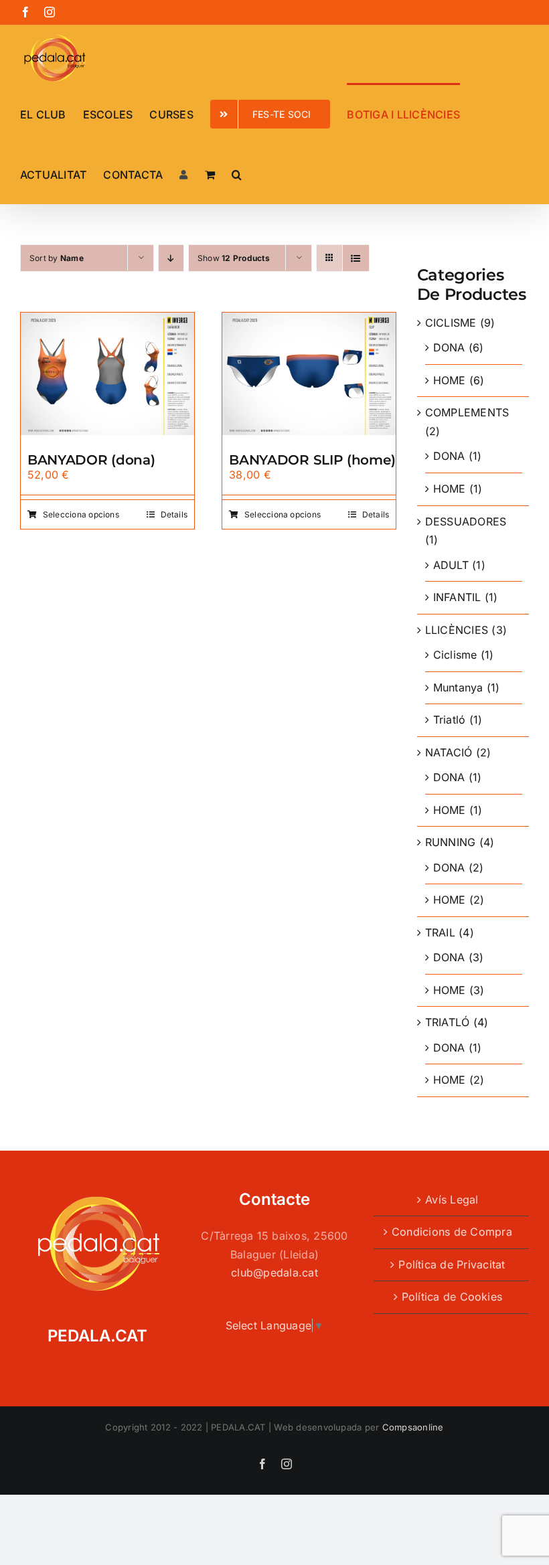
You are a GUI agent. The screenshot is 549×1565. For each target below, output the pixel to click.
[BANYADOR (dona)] (107, 321)
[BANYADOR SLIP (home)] (309, 321)
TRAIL (440, 932)
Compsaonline (413, 1427)
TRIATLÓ (447, 1022)
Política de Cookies (452, 1296)
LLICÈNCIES (456, 630)
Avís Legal (451, 1199)
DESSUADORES (466, 521)
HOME (449, 380)
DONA (449, 347)
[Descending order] (171, 258)
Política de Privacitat (451, 1264)
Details (174, 514)
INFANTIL (457, 597)
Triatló (449, 719)
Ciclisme (455, 654)
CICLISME (451, 322)
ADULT (451, 565)
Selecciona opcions (81, 514)
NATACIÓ (449, 752)
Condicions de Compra (452, 1231)
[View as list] (356, 258)
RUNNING (450, 842)
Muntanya (458, 687)
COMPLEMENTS (467, 412)
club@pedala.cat (274, 1272)
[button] (237, 173)
